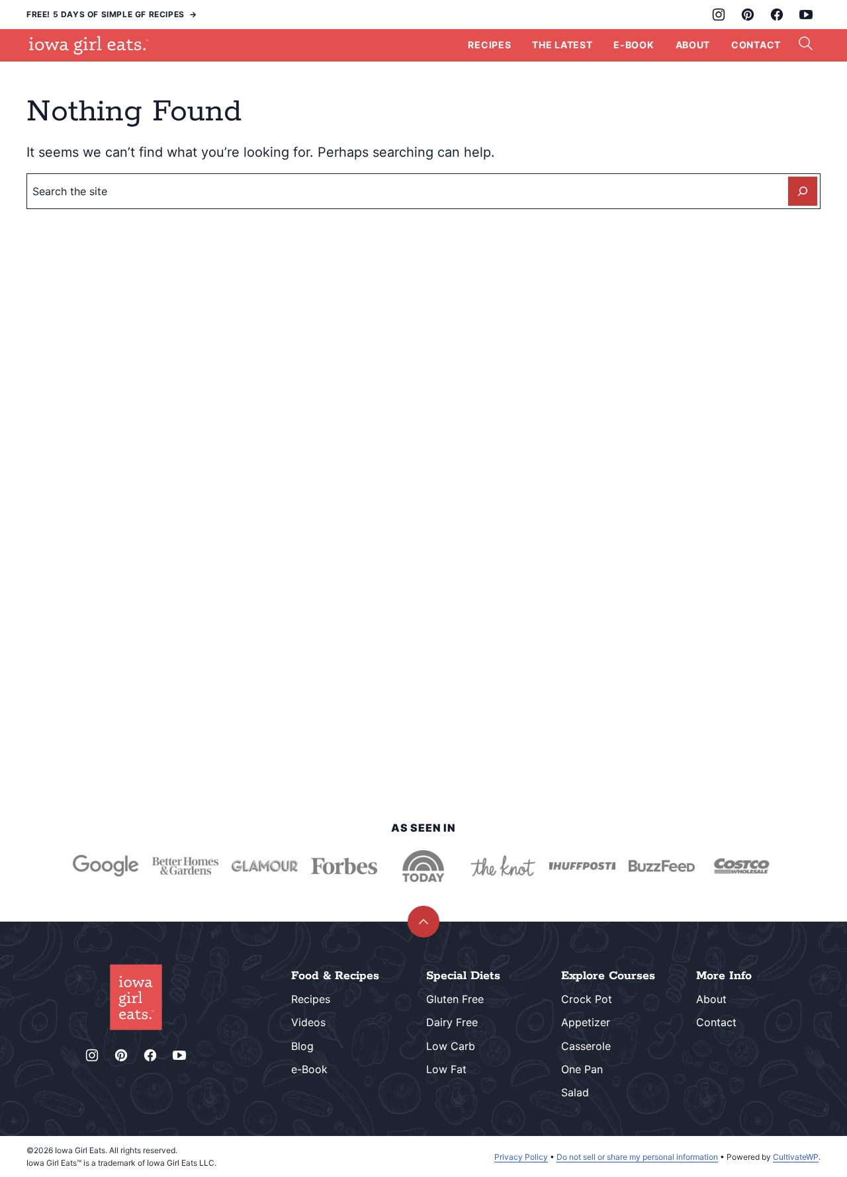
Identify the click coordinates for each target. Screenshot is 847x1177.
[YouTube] (806, 14)
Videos (308, 1022)
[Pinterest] (747, 14)
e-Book (309, 1069)
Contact (756, 44)
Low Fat (446, 1069)
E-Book (633, 44)
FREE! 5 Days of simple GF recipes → (111, 14)
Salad (575, 1092)
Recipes (489, 44)
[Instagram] (718, 14)
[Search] (806, 43)
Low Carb (450, 1046)
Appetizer (585, 1022)
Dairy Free (452, 1022)
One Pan (582, 1069)
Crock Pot (586, 999)
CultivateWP (796, 1157)
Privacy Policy (521, 1157)
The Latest (562, 44)
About (693, 44)
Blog (302, 1046)
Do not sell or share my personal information (637, 1157)
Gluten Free (455, 999)
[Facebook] (776, 14)
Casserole (586, 1046)
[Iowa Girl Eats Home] (89, 45)
